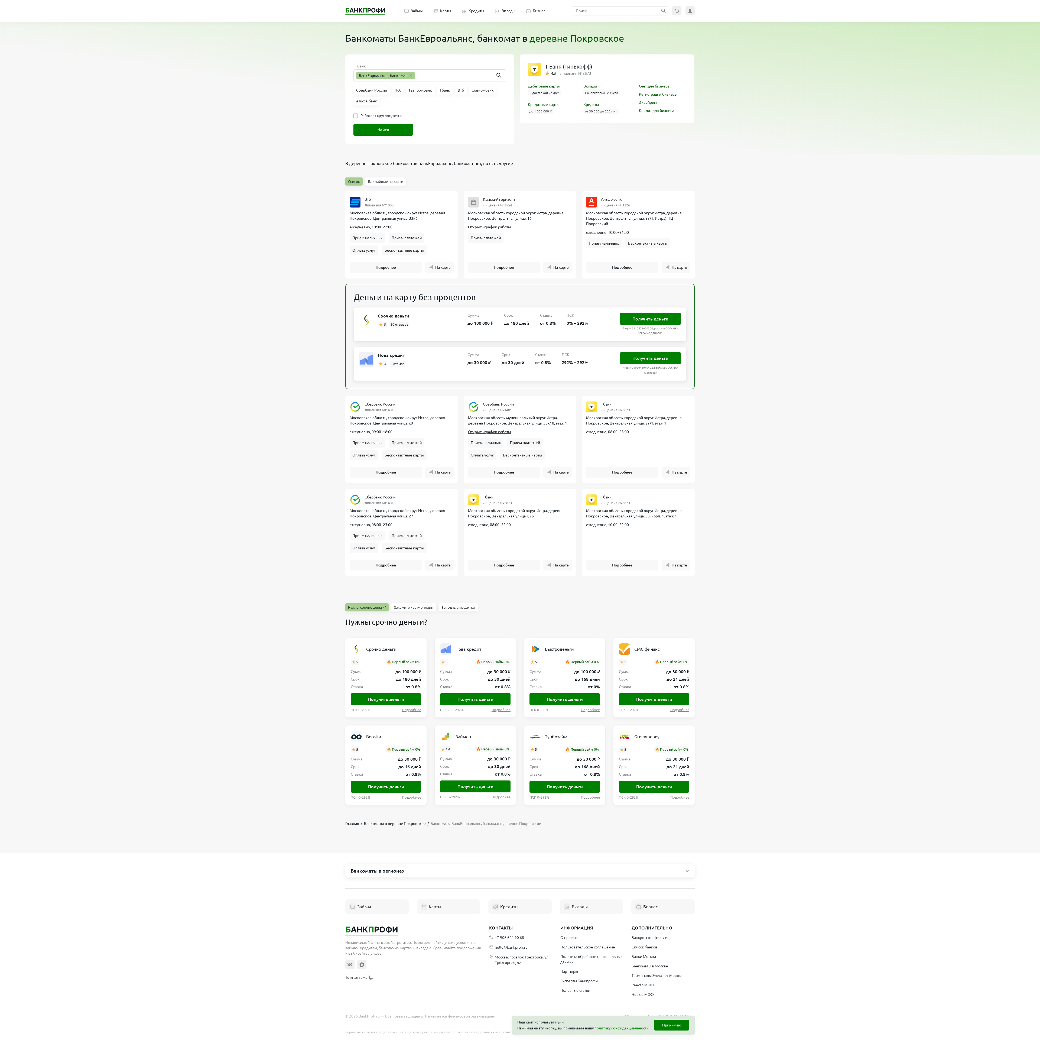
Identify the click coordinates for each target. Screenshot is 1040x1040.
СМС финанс (646, 649)
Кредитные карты (544, 104)
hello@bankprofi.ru (511, 947)
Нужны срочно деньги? (367, 607)
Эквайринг (648, 102)
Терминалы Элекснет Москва (657, 975)
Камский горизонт (499, 199)
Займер (463, 736)
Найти (383, 130)
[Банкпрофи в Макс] (361, 964)
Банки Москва (644, 956)
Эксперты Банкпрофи (579, 981)
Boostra (373, 736)
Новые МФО (643, 994)
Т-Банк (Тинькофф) (568, 66)
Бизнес (539, 11)
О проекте (569, 937)
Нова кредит (391, 355)
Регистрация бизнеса (658, 94)
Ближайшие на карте (385, 181)
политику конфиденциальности (621, 1028)
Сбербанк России (380, 404)
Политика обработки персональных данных (591, 959)
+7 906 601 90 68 (509, 937)
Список (354, 181)
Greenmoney (646, 736)
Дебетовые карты (544, 86)
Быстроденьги (559, 649)
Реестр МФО (643, 985)
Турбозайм (556, 736)
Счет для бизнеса (654, 86)
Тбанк (606, 404)
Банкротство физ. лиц (651, 937)
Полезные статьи (575, 990)
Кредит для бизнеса (656, 110)
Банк (361, 66)
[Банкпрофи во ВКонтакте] (350, 964)
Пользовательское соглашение (587, 947)
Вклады (508, 11)
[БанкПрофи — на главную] (365, 10)
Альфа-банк (611, 199)
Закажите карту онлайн (413, 607)
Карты (445, 11)
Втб (368, 199)
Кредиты (476, 11)
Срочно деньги (393, 315)
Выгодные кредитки (458, 607)
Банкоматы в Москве (650, 966)
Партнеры (569, 971)
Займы (417, 11)
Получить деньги (650, 318)
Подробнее (386, 267)
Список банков (644, 947)
